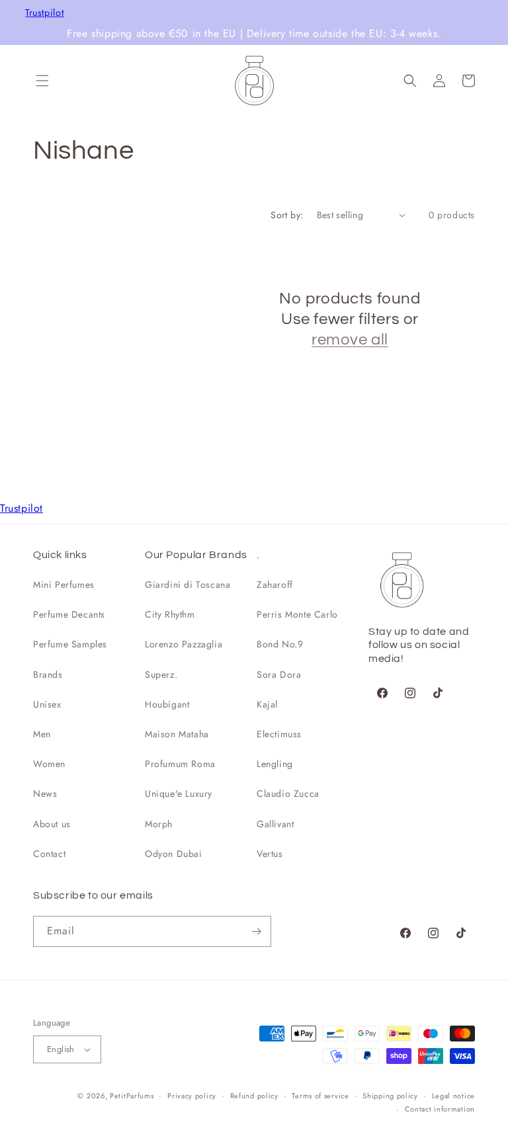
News (45, 793)
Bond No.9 (280, 644)
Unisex (47, 704)
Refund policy (254, 1095)
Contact (49, 853)
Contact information (440, 1109)
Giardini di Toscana (187, 584)
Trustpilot (44, 13)
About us (52, 824)
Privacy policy (191, 1095)
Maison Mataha (177, 734)
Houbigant (167, 704)
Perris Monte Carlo (297, 614)
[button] (42, 80)
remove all (350, 339)
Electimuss (279, 734)
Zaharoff (275, 584)
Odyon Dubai (173, 853)
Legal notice (453, 1095)
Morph (159, 824)
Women (49, 763)
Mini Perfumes (64, 584)
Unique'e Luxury (178, 793)
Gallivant (275, 824)
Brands (48, 674)
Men (42, 734)
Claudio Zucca (288, 793)
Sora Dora (279, 674)
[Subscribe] (256, 931)
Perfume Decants (69, 614)
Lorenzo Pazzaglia (183, 644)
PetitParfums (131, 1095)
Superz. (161, 674)
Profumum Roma (180, 763)
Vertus (270, 853)
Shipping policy (390, 1095)
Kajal (267, 704)
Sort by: (287, 215)
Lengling (275, 763)
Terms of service (320, 1095)
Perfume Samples (70, 644)
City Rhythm (170, 614)
